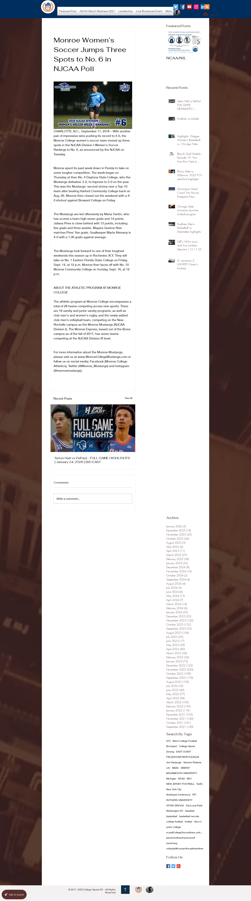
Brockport (171, 746)
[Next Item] (198, 42)
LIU (168, 767)
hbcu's (197, 821)
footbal (188, 821)
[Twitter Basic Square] (173, 866)
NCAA (181, 778)
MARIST (185, 767)
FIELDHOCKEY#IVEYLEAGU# (182, 756)
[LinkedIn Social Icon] (203, 6)
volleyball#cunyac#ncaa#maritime (184, 848)
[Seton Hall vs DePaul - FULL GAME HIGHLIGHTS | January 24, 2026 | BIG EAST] (93, 428)
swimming (171, 843)
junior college (173, 826)
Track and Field (194, 805)
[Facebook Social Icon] (182, 6)
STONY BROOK (175, 805)
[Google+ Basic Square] (178, 866)
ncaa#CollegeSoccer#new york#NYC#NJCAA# (185, 832)
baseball (189, 810)
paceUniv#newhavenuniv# (180, 837)
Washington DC (174, 810)
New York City (173, 789)
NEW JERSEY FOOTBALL (180, 783)
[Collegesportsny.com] (175, 6)
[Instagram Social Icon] (196, 6)
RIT (194, 794)
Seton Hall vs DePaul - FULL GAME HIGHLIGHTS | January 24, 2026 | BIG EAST (92, 460)
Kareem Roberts (192, 762)
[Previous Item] (171, 42)
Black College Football (185, 740)
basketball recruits (189, 816)
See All (128, 398)
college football (174, 821)
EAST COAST (183, 751)
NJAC (200, 783)
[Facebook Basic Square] (168, 866)
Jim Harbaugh (174, 762)
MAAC (175, 767)
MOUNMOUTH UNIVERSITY (181, 773)
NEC (189, 778)
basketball (171, 816)
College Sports (187, 746)
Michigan (171, 778)
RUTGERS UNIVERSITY (179, 800)
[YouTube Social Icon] (189, 6)
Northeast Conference (178, 794)
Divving (170, 751)
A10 (168, 740)
